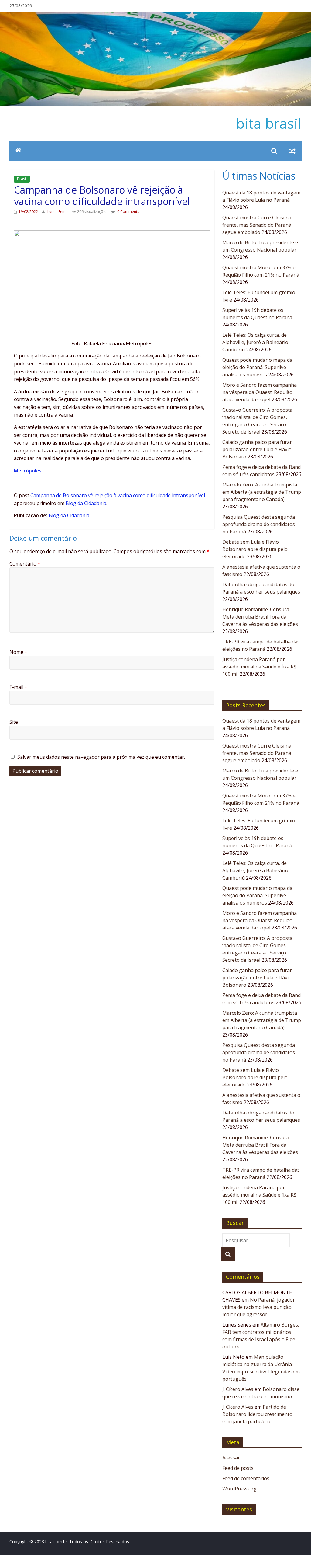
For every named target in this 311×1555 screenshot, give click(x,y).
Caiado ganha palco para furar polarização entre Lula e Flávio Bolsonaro (257, 449)
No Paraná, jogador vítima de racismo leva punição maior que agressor (258, 1307)
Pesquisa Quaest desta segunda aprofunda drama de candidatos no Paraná (258, 524)
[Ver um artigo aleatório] (292, 151)
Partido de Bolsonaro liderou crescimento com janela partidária (257, 1414)
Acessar (231, 1457)
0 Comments (127, 211)
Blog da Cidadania (86, 503)
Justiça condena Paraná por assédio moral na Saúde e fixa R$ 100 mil (259, 666)
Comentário (24, 563)
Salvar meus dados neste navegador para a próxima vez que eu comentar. (101, 757)
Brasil (22, 178)
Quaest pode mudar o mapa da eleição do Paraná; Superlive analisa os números (257, 367)
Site (13, 722)
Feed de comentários (245, 1478)
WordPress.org (239, 1488)
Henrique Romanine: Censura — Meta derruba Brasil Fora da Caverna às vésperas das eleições (260, 616)
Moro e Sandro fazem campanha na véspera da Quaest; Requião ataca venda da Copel (259, 392)
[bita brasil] (155, 15)
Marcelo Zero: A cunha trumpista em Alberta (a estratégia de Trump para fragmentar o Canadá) (261, 492)
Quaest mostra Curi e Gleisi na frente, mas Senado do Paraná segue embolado (256, 224)
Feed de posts (238, 1468)
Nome (18, 652)
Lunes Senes (58, 211)
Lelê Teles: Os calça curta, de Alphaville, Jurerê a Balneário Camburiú (255, 342)
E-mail (18, 687)
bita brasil (269, 123)
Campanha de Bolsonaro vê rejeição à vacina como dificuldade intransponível (117, 495)
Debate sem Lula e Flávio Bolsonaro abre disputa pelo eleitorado (255, 549)
